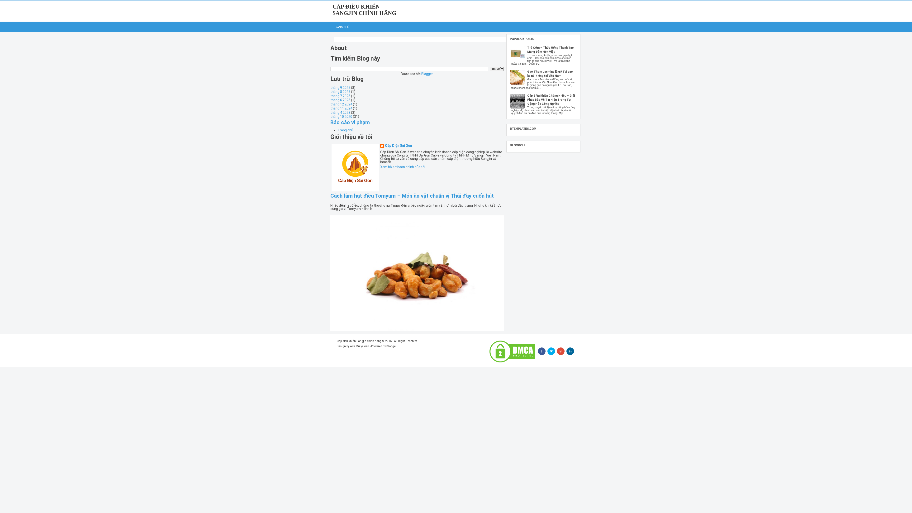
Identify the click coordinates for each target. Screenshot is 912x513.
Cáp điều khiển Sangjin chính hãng (364, 10)
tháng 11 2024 (341, 108)
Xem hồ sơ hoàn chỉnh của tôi (402, 167)
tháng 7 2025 (340, 96)
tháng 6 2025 (340, 100)
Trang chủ (341, 27)
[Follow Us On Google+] (561, 351)
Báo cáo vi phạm (350, 122)
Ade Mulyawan (359, 346)
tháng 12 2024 (341, 104)
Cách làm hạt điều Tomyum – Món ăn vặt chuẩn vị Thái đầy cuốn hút (412, 196)
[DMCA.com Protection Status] (512, 351)
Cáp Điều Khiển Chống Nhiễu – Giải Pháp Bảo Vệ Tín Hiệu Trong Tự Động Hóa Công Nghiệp (551, 99)
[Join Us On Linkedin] (570, 351)
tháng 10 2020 (341, 117)
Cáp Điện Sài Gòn (398, 145)
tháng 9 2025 (340, 88)
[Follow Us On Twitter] (551, 351)
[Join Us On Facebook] (542, 351)
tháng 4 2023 (340, 112)
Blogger (427, 74)
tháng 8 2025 (340, 92)
